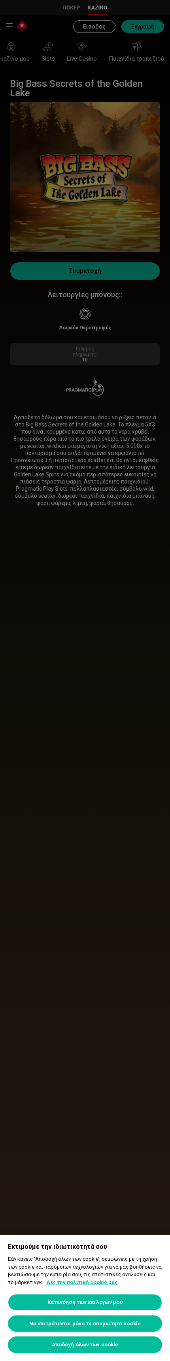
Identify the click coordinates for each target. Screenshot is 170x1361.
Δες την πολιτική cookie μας (82, 1282)
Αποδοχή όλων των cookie (85, 1345)
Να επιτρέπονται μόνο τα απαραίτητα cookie (85, 1324)
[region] (85, 1298)
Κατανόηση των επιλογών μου (84, 1302)
